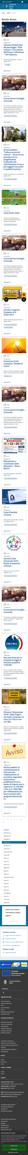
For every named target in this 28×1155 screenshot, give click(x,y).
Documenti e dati (5, 1014)
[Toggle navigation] (3, 6)
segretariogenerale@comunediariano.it (14, 1092)
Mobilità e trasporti (6, 1033)
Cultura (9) (6, 855)
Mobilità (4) (6, 868)
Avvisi (8, 40)
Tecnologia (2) (7, 893)
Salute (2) (6, 880)
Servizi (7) (6, 887)
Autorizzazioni (4, 1051)
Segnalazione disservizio (7, 1107)
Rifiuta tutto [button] (14, 1149)
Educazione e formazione (7, 1041)
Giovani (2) (6, 864)
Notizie (2, 1060)
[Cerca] (25, 6)
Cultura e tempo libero (6, 1024)
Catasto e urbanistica (6, 1030)
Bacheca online (5, 1127)
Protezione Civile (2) (9, 877)
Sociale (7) (6, 890)
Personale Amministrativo (7, 1012)
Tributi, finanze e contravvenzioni (9, 1045)
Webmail (3, 1123)
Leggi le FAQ (4, 1109)
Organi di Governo (5, 1001)
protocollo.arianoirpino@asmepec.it (12, 1094)
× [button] (26, 1132)
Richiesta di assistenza (6, 1111)
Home (3, 13)
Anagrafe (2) (7, 839)
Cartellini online (5, 1125)
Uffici (2, 1005)
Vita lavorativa (4, 1026)
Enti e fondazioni (5, 1007)
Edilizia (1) (6, 858)
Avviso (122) (7, 842)
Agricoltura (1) (7, 833)
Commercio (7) (7, 845)
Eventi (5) (6, 861)
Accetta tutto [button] (14, 1146)
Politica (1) (6, 874)
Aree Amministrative (6, 1003)
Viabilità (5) (6, 903)
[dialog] (14, 1143)
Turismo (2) (6, 899)
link (2, 1142)
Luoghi (2, 1071)
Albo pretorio (4, 1121)
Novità (8, 13)
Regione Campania (7, 2)
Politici (2, 1010)
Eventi (2, 1074)
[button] (14, 1152)
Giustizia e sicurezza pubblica (8, 1043)
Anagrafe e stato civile (6, 1022)
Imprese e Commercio (6, 1028)
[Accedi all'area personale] (22, 1)
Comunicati (4, 1062)
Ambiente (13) (7, 836)
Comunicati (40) (8, 852)
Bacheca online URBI (6, 1130)
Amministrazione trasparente (8, 1119)
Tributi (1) (6, 896)
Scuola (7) (6, 883)
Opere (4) (6, 871)
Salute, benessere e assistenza (8, 1049)
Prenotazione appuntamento (8, 1104)
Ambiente (3, 1047)
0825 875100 (13, 1096)
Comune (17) (7, 849)
